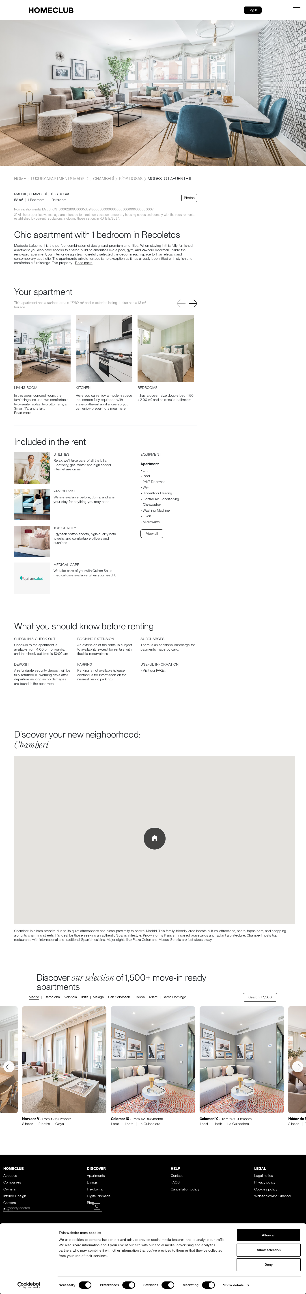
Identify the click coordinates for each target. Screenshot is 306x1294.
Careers (9, 1203)
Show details (233, 1285)
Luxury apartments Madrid (59, 178)
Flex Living (95, 1189)
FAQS (175, 1182)
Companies (12, 1182)
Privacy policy (265, 1182)
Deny (269, 1264)
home (20, 178)
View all (152, 533)
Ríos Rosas (131, 178)
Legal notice (263, 1175)
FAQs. (161, 670)
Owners (9, 1189)
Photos (189, 198)
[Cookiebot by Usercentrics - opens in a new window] (29, 1285)
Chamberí (103, 178)
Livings (92, 1182)
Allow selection (269, 1250)
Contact (177, 1175)
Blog (90, 1203)
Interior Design (14, 1196)
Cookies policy (265, 1189)
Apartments (96, 1175)
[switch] (128, 1285)
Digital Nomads (98, 1196)
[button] (193, 304)
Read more (83, 263)
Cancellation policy (185, 1189)
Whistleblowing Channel (272, 1196)
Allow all (268, 1235)
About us (10, 1175)
